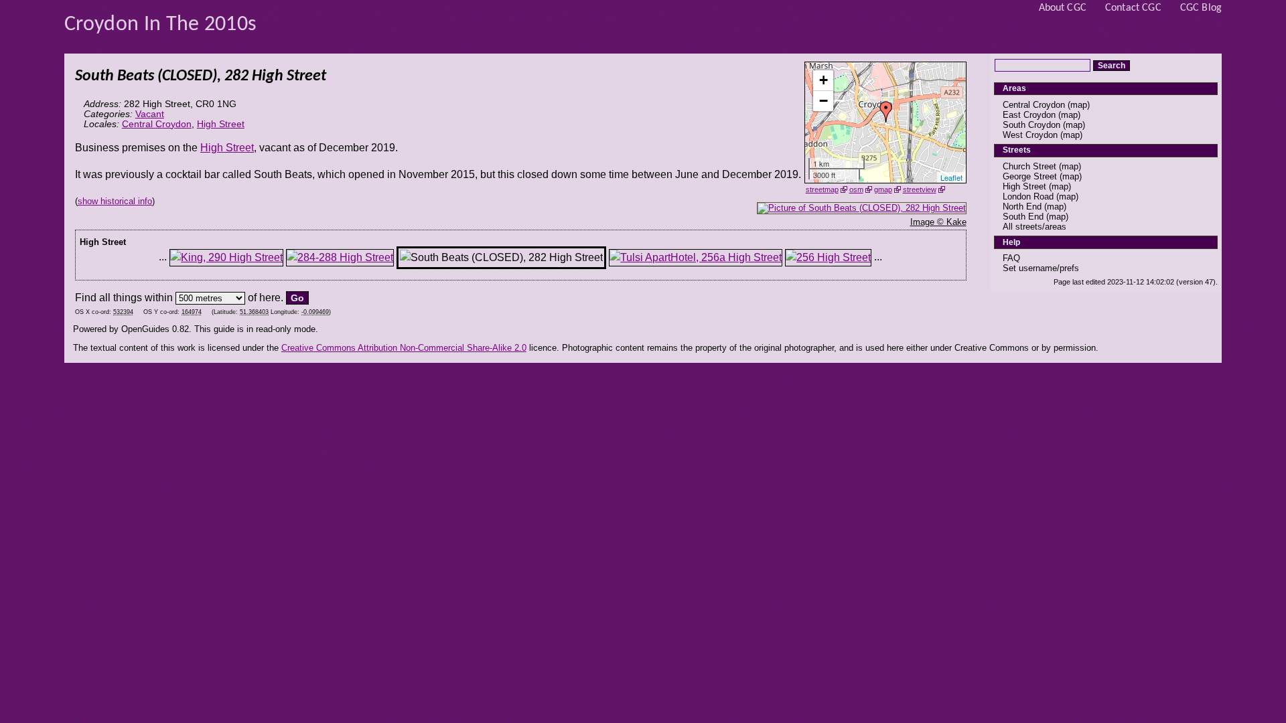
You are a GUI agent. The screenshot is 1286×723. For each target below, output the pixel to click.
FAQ (1011, 258)
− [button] (823, 100)
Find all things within (124, 297)
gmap (883, 189)
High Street (220, 124)
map (1078, 105)
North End (1022, 207)
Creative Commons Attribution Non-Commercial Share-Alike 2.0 (403, 348)
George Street (1030, 176)
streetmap (822, 189)
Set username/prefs (1041, 268)
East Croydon (1029, 115)
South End (1023, 217)
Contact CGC (1133, 8)
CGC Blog (1201, 8)
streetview (919, 189)
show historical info (115, 201)
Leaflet (951, 177)
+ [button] (823, 80)
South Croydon (1031, 125)
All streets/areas (1034, 227)
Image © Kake (938, 222)
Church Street (1029, 166)
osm (856, 189)
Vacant (149, 114)
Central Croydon (157, 124)
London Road (1028, 196)
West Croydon (1030, 135)
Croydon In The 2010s (160, 24)
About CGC (1062, 8)
